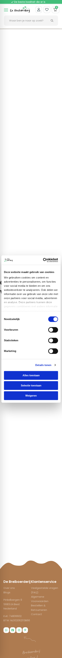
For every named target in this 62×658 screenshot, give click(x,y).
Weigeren (31, 395)
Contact (36, 614)
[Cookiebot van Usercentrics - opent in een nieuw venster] (43, 260)
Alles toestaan (31, 375)
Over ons (9, 588)
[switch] (53, 330)
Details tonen (43, 365)
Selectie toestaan (31, 385)
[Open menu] (6, 10)
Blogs (6, 592)
